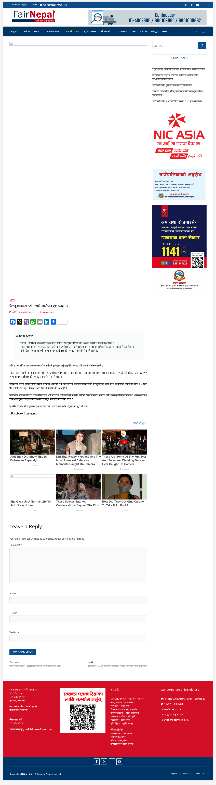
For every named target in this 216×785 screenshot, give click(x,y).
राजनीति (25, 31)
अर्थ (134, 31)
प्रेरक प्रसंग (90, 31)
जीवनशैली (105, 31)
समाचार (143, 31)
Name (13, 593)
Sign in (174, 773)
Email (13, 613)
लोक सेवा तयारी (72, 31)
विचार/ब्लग (122, 31)
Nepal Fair (26, 773)
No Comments (47, 312)
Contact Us (199, 773)
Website (14, 632)
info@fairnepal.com (171, 709)
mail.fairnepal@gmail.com (55, 4)
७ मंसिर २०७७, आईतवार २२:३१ (23, 312)
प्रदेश (36, 31)
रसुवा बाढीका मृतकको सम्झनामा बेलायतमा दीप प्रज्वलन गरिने (178, 68)
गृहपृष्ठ (14, 31)
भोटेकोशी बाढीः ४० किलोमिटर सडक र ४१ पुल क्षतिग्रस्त (177, 101)
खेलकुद (154, 31)
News (12, 300)
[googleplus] (112, 758)
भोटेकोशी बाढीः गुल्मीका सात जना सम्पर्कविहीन (172, 85)
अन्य (164, 31)
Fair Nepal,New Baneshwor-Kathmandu (184, 698)
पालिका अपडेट (54, 31)
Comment (15, 544)
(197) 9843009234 (173, 704)
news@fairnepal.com (172, 714)
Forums (186, 773)
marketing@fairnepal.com (175, 719)
